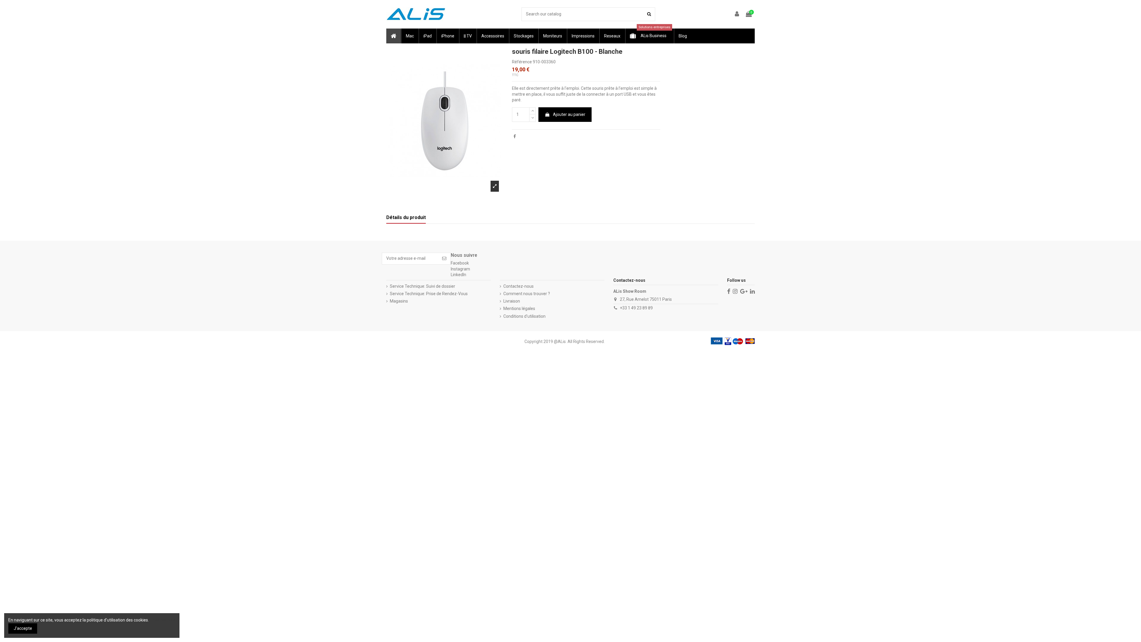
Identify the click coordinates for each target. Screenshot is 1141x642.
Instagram (460, 269)
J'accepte (23, 628)
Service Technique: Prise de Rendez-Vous (429, 293)
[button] (409, 36)
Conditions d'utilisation (524, 316)
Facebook (460, 263)
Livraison (511, 301)
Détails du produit (406, 217)
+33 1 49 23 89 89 (636, 308)
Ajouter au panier (569, 114)
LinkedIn (458, 274)
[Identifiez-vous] (737, 14)
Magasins (399, 301)
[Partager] (514, 136)
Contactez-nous (518, 286)
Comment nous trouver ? (526, 293)
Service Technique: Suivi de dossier (422, 286)
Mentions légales (519, 308)
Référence (522, 61)
